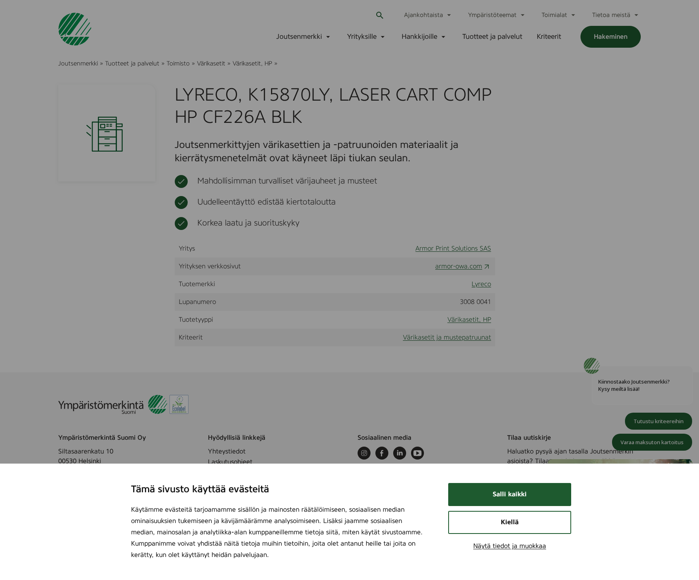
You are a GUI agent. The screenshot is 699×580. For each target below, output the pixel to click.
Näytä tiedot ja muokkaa (509, 546)
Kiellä (510, 522)
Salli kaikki (510, 494)
